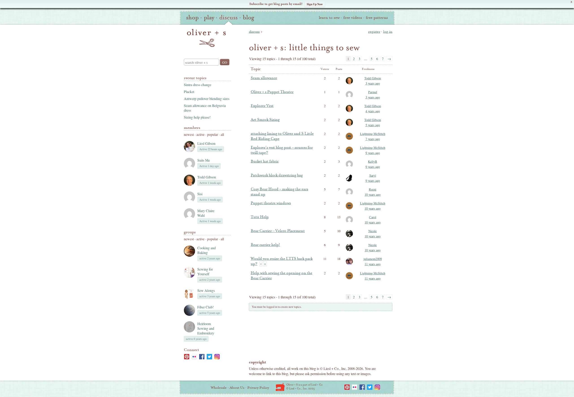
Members (192, 127)
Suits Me (203, 160)
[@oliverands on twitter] (209, 356)
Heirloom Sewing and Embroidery (205, 328)
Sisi (199, 193)
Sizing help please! (197, 117)
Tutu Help (260, 217)
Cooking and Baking (206, 250)
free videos (352, 17)
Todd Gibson (206, 177)
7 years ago (372, 139)
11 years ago (372, 264)
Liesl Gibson (206, 143)
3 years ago (372, 83)
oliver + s (206, 38)
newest (189, 134)
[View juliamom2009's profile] (350, 264)
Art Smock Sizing (265, 119)
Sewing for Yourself (205, 271)
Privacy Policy (258, 387)
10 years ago (372, 194)
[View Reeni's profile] (350, 195)
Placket (189, 91)
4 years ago (372, 111)
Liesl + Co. (280, 387)
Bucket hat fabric (265, 161)
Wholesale (219, 387)
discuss (228, 17)
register (374, 31)
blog (248, 17)
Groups (190, 232)
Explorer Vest (262, 105)
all (222, 134)
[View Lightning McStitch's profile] (350, 139)
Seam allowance (264, 78)
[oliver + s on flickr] (194, 356)
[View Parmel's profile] (350, 98)
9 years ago (372, 153)
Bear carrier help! (265, 244)
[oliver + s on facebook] (201, 356)
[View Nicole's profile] (350, 237)
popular (212, 134)
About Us (237, 387)
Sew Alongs (206, 290)
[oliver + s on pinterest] (186, 356)
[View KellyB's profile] (350, 167)
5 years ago (372, 125)
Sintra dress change (197, 84)
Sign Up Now (315, 4)
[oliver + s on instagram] (217, 356)
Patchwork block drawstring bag (277, 175)
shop (192, 17)
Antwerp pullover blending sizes (206, 98)
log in (387, 31)
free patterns (377, 17)
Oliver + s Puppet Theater (272, 91)
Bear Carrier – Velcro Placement (278, 230)
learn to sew (329, 17)
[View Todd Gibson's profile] (350, 84)
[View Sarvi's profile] (350, 181)
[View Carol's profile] (350, 223)
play (209, 17)
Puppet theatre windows (271, 203)
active (200, 134)
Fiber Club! (205, 307)
